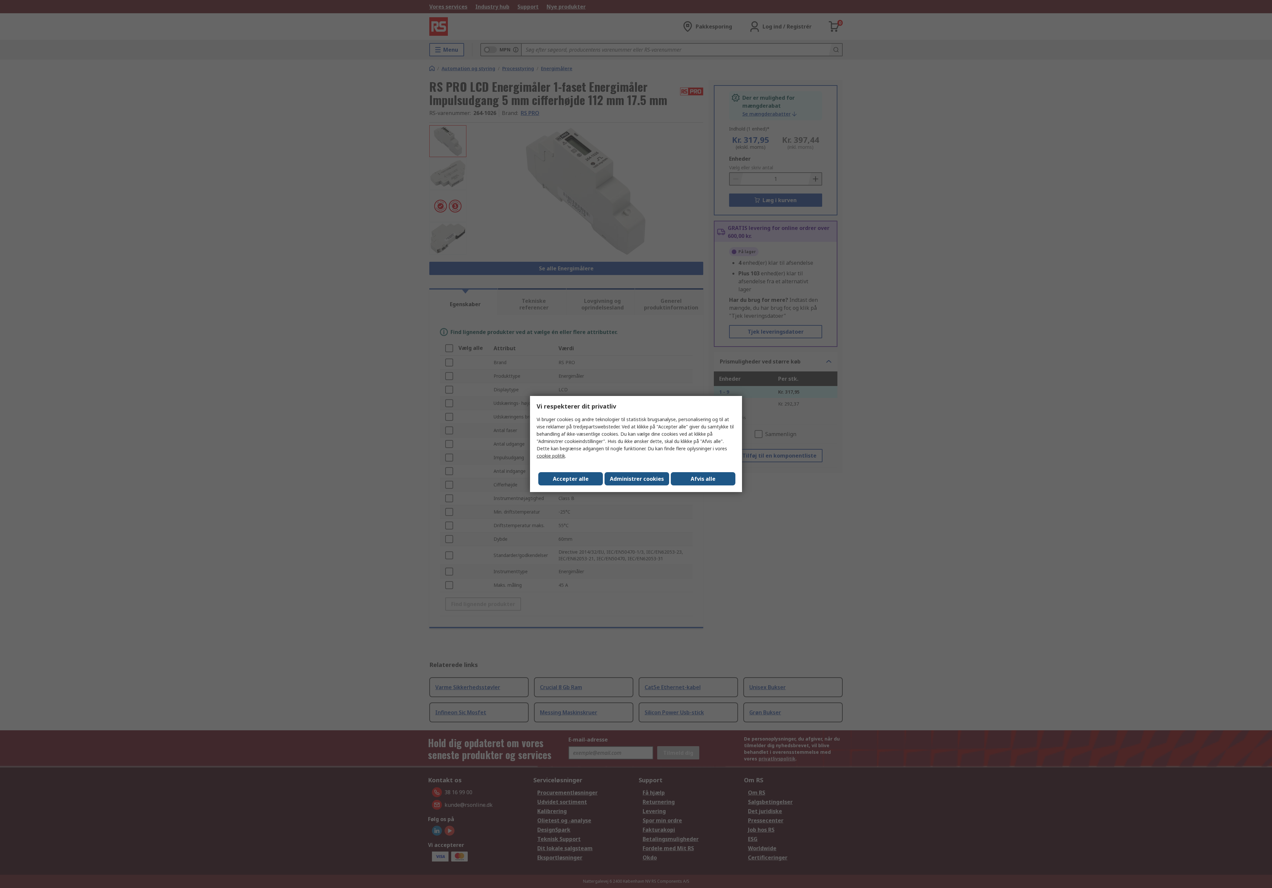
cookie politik (551, 456)
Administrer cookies (637, 478)
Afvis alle (703, 478)
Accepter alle (571, 478)
